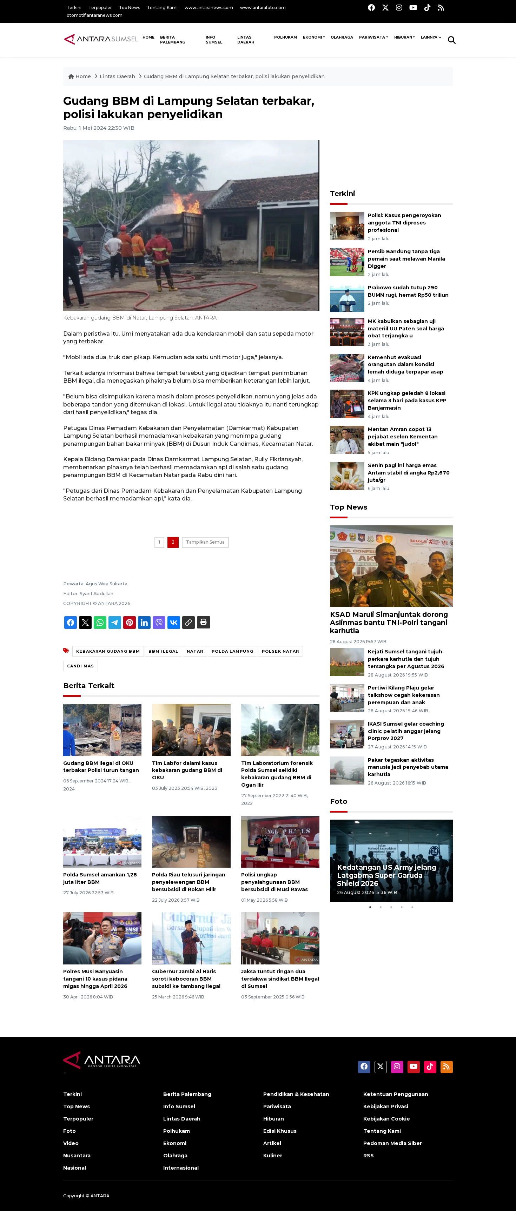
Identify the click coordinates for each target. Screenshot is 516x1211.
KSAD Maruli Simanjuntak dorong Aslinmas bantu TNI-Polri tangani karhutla (389, 622)
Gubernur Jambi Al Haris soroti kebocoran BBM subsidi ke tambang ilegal (186, 978)
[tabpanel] (391, 860)
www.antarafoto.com (263, 7)
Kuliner (272, 1155)
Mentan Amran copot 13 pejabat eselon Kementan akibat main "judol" (403, 436)
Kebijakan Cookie (386, 1119)
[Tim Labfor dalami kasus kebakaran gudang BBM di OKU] (191, 729)
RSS (368, 1155)
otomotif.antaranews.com (95, 15)
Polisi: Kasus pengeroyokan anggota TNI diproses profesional (404, 222)
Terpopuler (100, 7)
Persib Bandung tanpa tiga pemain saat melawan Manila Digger (406, 258)
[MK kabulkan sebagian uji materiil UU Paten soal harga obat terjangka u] (347, 331)
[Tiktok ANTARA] (427, 7)
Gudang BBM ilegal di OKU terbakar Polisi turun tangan (101, 767)
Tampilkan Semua (205, 542)
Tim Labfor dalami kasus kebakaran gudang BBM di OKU (187, 770)
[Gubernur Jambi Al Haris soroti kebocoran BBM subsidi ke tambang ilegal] (191, 938)
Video (71, 1143)
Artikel (272, 1143)
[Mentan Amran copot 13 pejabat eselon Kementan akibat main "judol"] (347, 439)
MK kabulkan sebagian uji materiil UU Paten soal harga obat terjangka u (406, 328)
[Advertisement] (391, 138)
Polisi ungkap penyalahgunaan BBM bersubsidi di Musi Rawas (274, 882)
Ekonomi (312, 37)
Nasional (74, 1168)
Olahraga (342, 37)
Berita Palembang (172, 40)
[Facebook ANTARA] (371, 7)
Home (83, 76)
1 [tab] (370, 906)
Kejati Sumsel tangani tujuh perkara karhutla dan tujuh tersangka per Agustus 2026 (406, 659)
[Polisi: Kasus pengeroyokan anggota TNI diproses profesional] (347, 225)
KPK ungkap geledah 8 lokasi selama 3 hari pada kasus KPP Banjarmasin (407, 400)
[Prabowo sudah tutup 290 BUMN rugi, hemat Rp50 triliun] (347, 297)
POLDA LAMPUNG (232, 651)
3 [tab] (391, 906)
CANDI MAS (80, 666)
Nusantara (77, 1155)
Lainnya (429, 37)
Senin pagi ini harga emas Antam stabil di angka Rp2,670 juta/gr (409, 472)
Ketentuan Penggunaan (395, 1094)
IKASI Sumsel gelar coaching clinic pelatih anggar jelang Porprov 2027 (406, 731)
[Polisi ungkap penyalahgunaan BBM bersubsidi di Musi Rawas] (280, 841)
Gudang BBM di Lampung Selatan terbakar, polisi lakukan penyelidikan (234, 76)
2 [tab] (380, 906)
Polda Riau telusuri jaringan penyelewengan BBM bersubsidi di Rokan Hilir (188, 882)
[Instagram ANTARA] (399, 7)
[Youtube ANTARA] (413, 7)
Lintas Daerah (245, 40)
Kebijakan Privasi (385, 1106)
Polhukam (285, 37)
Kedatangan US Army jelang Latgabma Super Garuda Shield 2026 (386, 875)
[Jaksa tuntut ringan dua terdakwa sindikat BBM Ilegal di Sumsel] (280, 938)
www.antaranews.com (209, 7)
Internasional (181, 1168)
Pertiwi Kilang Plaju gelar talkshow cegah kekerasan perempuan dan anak (404, 695)
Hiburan (403, 37)
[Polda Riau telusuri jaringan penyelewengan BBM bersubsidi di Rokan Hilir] (191, 841)
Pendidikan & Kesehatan (296, 1094)
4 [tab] (401, 906)
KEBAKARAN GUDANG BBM (108, 651)
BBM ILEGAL (163, 651)
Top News (129, 7)
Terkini (74, 7)
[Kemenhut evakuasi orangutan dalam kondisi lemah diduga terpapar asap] (347, 367)
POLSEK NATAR (280, 651)
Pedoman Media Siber (392, 1143)
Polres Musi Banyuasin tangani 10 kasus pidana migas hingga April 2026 (95, 978)
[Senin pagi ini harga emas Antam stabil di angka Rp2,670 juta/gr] (347, 475)
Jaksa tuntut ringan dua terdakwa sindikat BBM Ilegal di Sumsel (280, 978)
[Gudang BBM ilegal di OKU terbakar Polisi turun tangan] (102, 729)
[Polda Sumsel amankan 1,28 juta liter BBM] (102, 841)
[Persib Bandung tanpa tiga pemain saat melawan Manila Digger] (347, 261)
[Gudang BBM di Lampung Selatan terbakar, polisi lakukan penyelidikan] (391, 565)
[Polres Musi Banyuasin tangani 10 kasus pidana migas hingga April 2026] (102, 938)
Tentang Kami (162, 7)
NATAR (195, 651)
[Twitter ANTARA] (385, 7)
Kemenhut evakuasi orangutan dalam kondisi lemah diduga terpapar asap (405, 364)
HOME (148, 37)
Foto (339, 801)
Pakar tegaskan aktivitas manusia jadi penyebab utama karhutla (408, 767)
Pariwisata (372, 37)
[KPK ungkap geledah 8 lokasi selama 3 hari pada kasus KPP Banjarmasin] (347, 403)
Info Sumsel (214, 40)
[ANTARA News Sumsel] (101, 39)
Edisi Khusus (280, 1131)
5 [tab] (412, 906)
